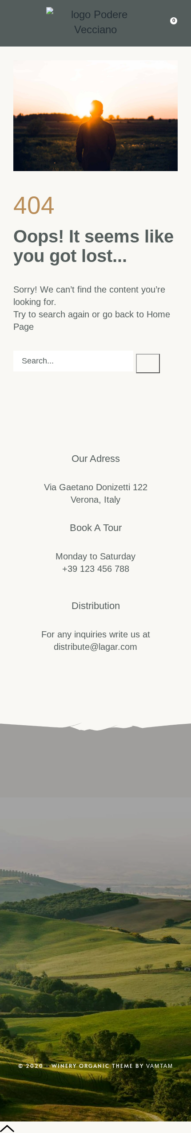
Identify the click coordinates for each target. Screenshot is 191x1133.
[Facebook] (95, 927)
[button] (15, 20)
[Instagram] (57, 927)
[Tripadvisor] (133, 927)
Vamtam (159, 1066)
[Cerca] (148, 363)
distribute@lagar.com (95, 647)
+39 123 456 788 (95, 569)
